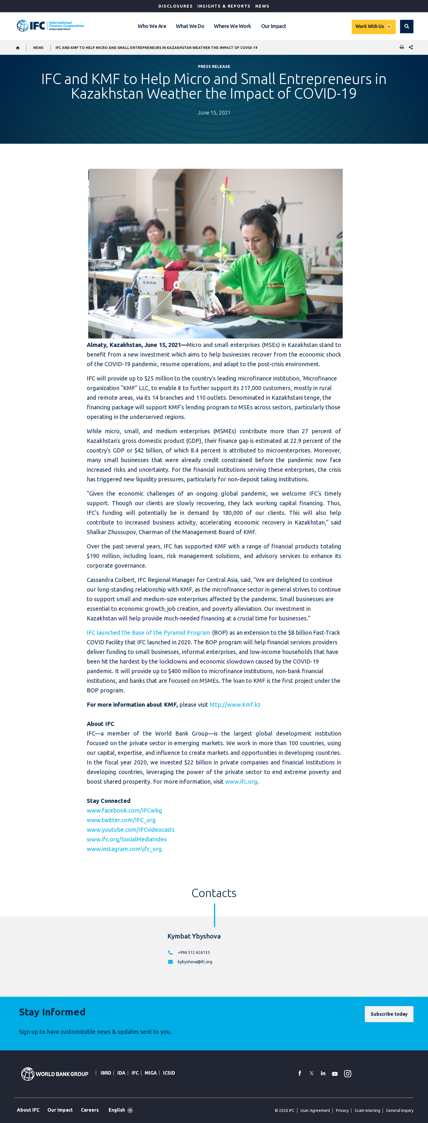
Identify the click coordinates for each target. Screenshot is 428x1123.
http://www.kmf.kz (235, 704)
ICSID (169, 1072)
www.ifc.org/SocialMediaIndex (127, 839)
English (117, 1110)
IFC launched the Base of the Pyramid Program (149, 632)
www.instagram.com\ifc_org (124, 848)
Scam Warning (367, 1110)
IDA (121, 1072)
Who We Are (152, 26)
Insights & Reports (224, 6)
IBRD (106, 1072)
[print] (400, 47)
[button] (406, 26)
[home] (18, 48)
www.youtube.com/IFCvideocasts (131, 829)
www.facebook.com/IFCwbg (124, 810)
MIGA (151, 1072)
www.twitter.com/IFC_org (121, 820)
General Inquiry (399, 1110)
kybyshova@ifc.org (195, 961)
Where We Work (232, 26)
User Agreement (315, 1110)
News (262, 6)
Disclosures (175, 6)
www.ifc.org (241, 781)
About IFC (28, 1110)
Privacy (342, 1110)
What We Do (190, 26)
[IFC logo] (50, 25)
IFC (135, 1072)
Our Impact (273, 26)
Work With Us (370, 26)
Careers (90, 1110)
